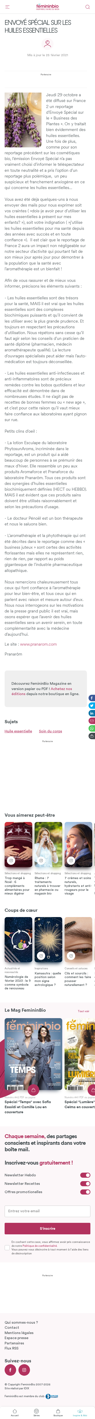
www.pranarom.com (38, 645)
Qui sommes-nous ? (21, 1322)
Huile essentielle (18, 731)
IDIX (26, 1388)
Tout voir (83, 1011)
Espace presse (16, 1338)
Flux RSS (11, 1348)
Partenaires (14, 1343)
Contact (12, 1327)
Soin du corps (50, 731)
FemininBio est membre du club (25, 1396)
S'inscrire (47, 1228)
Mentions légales (19, 1333)
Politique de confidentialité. (40, 1245)
